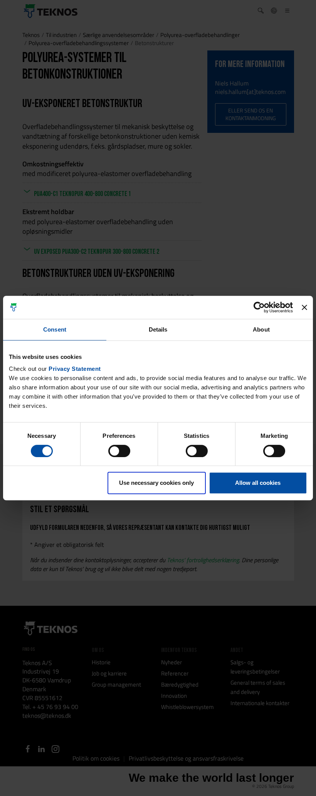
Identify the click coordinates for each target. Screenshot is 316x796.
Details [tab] (158, 329)
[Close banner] (304, 307)
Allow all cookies (258, 482)
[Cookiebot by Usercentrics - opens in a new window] (259, 307)
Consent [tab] (54, 329)
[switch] (119, 451)
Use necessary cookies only (156, 482)
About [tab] (261, 329)
